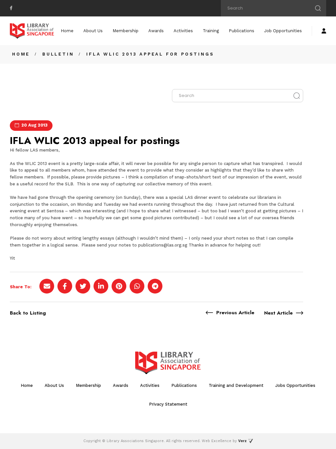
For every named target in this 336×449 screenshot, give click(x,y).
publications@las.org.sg (162, 245)
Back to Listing (28, 313)
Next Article (278, 313)
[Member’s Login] (324, 31)
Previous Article (235, 312)
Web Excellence (216, 441)
